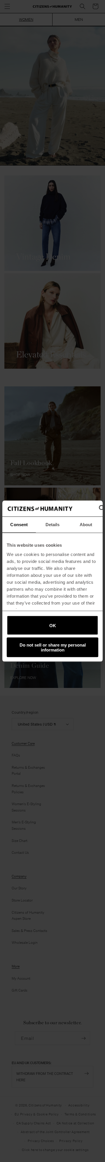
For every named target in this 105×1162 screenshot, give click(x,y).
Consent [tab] (19, 524)
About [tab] (86, 524)
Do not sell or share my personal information (53, 647)
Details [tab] (53, 524)
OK (52, 625)
